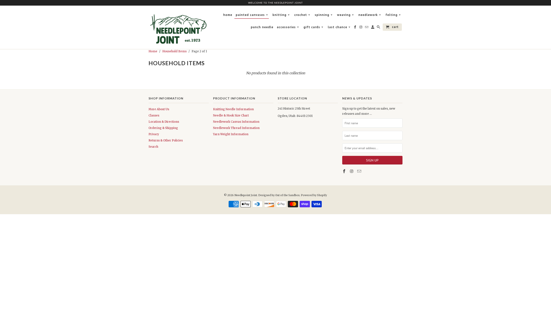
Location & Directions (164, 122)
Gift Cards (313, 27)
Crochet (302, 15)
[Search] (379, 28)
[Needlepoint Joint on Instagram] (352, 171)
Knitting (281, 15)
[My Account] (373, 28)
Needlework (369, 15)
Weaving (345, 15)
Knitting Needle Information (233, 109)
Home (227, 15)
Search (153, 147)
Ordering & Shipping (163, 128)
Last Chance (339, 27)
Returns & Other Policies (166, 140)
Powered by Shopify (314, 195)
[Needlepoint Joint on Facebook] (344, 171)
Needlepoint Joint (245, 195)
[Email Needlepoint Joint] (359, 171)
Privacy (154, 134)
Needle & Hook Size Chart (231, 115)
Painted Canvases (252, 15)
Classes (154, 115)
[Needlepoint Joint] (179, 27)
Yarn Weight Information (230, 134)
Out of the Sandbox (287, 195)
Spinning (324, 15)
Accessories (288, 27)
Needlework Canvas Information (236, 122)
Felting (393, 15)
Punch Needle (262, 27)
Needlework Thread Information (236, 128)
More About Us (159, 109)
